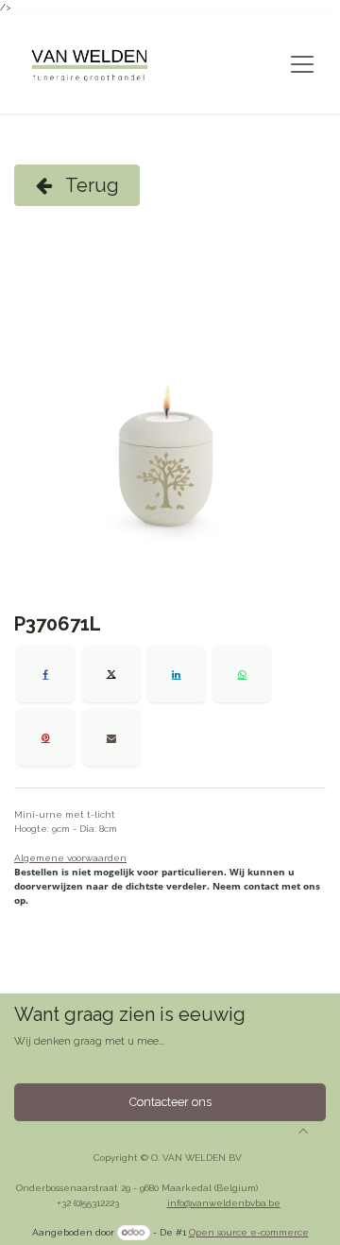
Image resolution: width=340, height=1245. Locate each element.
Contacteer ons (170, 1102)
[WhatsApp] (241, 674)
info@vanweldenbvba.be (223, 1203)
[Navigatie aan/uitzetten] (302, 64)
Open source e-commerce (249, 1232)
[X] (111, 674)
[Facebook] (45, 674)
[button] (303, 1130)
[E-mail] (111, 737)
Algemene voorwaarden (70, 858)
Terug (90, 185)
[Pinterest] (45, 737)
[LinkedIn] (176, 674)
